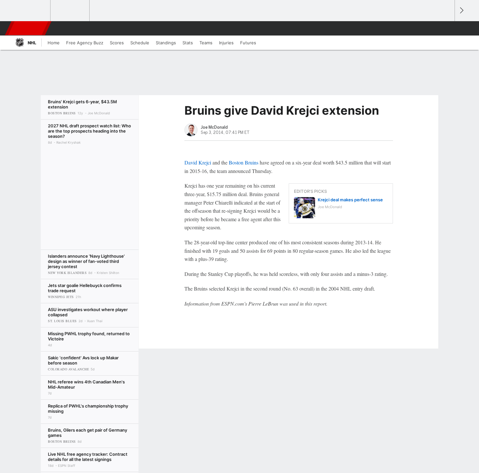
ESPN (29, 28)
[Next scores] (461, 10)
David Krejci (197, 162)
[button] (446, 28)
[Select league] (31, 11)
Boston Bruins (243, 162)
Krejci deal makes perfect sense (350, 199)
